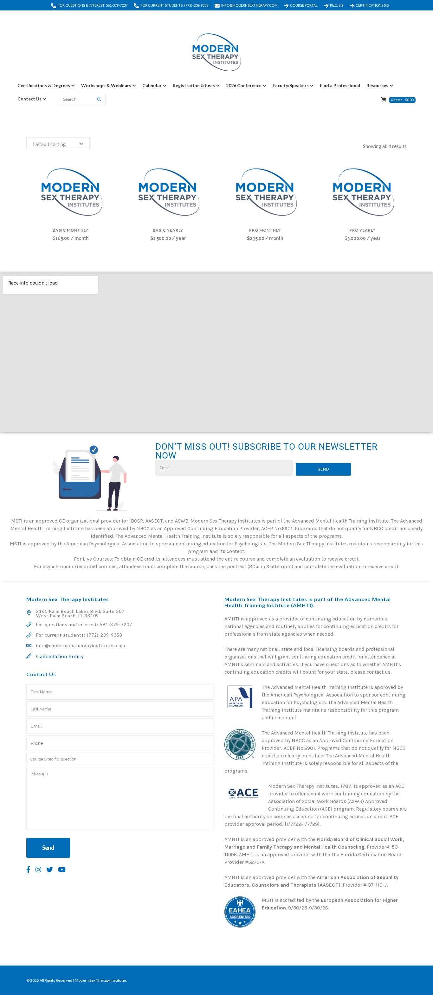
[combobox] (58, 143)
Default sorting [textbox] (49, 144)
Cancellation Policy (60, 656)
